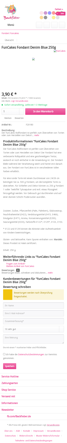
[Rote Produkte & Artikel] (53, 13)
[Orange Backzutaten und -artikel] (41, 17)
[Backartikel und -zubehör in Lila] (45, 13)
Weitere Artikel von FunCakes (20, 266)
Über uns (8, 431)
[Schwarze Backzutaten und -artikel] (45, 17)
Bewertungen (8, 270)
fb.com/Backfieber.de (19, 416)
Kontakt (26, 431)
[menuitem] (8, 25)
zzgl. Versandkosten (19, 101)
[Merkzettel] (47, 25)
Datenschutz (10, 436)
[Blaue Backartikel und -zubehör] (49, 13)
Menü (10, 24)
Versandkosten (53, 425)
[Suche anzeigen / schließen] (39, 25)
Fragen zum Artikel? (15, 263)
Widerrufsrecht (26, 436)
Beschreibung (8, 130)
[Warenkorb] (62, 25)
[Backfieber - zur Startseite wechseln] (12, 11)
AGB (18, 431)
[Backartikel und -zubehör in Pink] (41, 13)
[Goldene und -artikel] (53, 17)
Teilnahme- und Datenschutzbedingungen (33, 440)
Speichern (9, 366)
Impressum (38, 431)
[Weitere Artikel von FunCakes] (59, 52)
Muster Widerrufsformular (48, 436)
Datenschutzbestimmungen (31, 354)
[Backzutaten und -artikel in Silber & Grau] (57, 17)
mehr (36, 135)
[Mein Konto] (54, 25)
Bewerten (19, 118)
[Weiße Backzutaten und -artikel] (49, 17)
